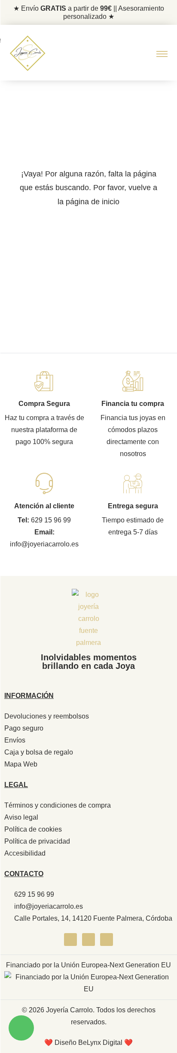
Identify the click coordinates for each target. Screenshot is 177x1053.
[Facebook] (70, 939)
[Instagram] (88, 939)
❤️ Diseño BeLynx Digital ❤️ (88, 1042)
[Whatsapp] (106, 939)
